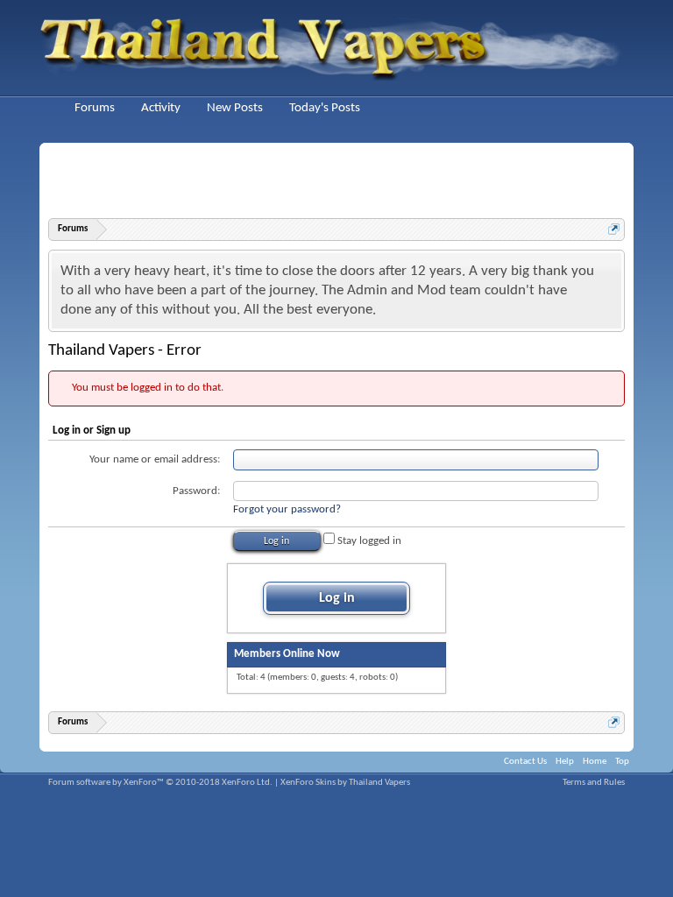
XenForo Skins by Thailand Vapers (345, 783)
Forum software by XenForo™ (160, 783)
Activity (161, 108)
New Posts (235, 108)
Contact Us (525, 761)
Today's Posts (324, 108)
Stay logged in (368, 541)
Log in (337, 598)
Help (565, 761)
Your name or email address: (154, 459)
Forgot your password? (287, 509)
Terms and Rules (594, 783)
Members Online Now (287, 654)
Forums (94, 108)
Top (622, 761)
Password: (196, 491)
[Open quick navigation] (614, 229)
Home (594, 761)
